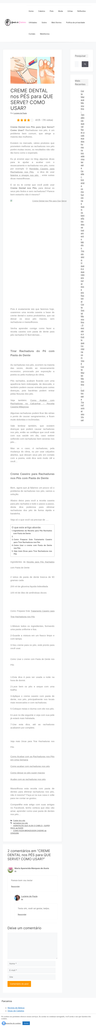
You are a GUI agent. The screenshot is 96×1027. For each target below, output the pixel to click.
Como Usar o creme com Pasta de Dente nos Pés (33, 546)
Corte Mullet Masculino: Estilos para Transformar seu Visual (82, 393)
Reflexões (81, 11)
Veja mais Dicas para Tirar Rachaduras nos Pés (33, 552)
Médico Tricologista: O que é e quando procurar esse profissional (82, 272)
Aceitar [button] (26, 1023)
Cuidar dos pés (19, 820)
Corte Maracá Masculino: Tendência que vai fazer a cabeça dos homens (82, 120)
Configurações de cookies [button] (11, 1023)
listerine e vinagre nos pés (24, 175)
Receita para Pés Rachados (40, 562)
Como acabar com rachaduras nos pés (30, 766)
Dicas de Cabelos (16, 1011)
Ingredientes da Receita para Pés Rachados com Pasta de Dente (32, 532)
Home (31, 11)
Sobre (44, 22)
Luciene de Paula (29, 896)
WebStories (45, 34)
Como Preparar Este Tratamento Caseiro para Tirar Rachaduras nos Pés (33, 540)
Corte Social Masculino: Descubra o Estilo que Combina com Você (82, 334)
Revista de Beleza (16, 1008)
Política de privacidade (75, 22)
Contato (32, 34)
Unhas (70, 11)
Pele (52, 11)
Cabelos (41, 11)
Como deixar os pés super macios (27, 773)
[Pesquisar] (85, 64)
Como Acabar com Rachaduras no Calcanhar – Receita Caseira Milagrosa (32, 403)
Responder (15, 886)
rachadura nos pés (20, 823)
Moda (60, 11)
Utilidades (33, 22)
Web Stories (56, 22)
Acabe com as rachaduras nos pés (28, 779)
